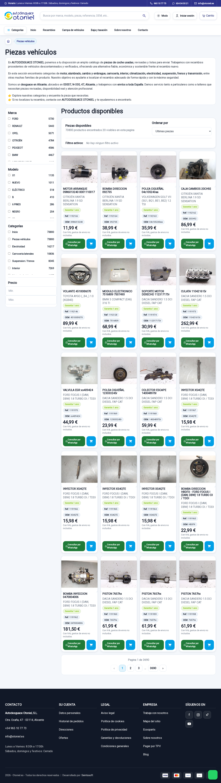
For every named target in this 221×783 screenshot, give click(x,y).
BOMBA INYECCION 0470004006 (75, 595)
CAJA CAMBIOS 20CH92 (196, 188)
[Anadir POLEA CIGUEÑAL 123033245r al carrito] (130, 441)
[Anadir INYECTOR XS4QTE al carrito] (209, 441)
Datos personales (69, 713)
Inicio (33, 30)
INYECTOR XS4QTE (193, 390)
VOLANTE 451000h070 (77, 291)
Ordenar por (160, 123)
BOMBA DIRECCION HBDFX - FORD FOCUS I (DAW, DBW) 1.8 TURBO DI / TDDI (197, 493)
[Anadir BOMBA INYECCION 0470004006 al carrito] (91, 645)
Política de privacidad (114, 729)
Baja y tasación (99, 30)
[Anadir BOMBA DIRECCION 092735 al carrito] (130, 244)
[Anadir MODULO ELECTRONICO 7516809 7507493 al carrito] (130, 342)
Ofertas (63, 738)
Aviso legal (107, 713)
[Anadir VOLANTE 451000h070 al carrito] (91, 342)
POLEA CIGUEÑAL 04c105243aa (153, 190)
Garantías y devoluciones (116, 738)
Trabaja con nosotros (155, 713)
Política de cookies (112, 721)
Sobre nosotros (122, 30)
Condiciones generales (115, 746)
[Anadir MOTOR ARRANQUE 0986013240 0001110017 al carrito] (91, 244)
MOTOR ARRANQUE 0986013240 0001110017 (79, 190)
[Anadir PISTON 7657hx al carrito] (130, 645)
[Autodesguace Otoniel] (19, 15)
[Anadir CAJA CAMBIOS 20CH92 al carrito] (209, 244)
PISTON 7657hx (112, 593)
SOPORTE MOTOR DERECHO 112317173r (156, 293)
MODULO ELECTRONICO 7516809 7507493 (117, 293)
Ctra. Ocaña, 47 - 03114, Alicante (24, 720)
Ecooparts (149, 729)
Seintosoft (87, 775)
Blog (146, 754)
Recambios (49, 30)
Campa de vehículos (73, 30)
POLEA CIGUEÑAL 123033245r (113, 391)
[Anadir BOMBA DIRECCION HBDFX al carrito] (209, 546)
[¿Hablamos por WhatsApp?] (213, 775)
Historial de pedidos (71, 721)
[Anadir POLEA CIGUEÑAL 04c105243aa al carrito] (170, 244)
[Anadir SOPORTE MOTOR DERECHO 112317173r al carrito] (170, 342)
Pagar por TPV (152, 746)
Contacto (143, 30)
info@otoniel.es (14, 736)
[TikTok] (207, 715)
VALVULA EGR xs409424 (78, 390)
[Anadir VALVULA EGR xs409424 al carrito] (91, 441)
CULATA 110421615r (193, 291)
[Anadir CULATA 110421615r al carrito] (209, 342)
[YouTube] (189, 724)
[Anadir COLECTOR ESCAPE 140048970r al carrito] (170, 441)
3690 (153, 668)
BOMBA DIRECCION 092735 (114, 190)
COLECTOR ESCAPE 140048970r (154, 391)
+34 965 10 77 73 (16, 728)
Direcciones (66, 729)
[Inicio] (8, 41)
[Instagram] (198, 715)
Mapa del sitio (151, 721)
